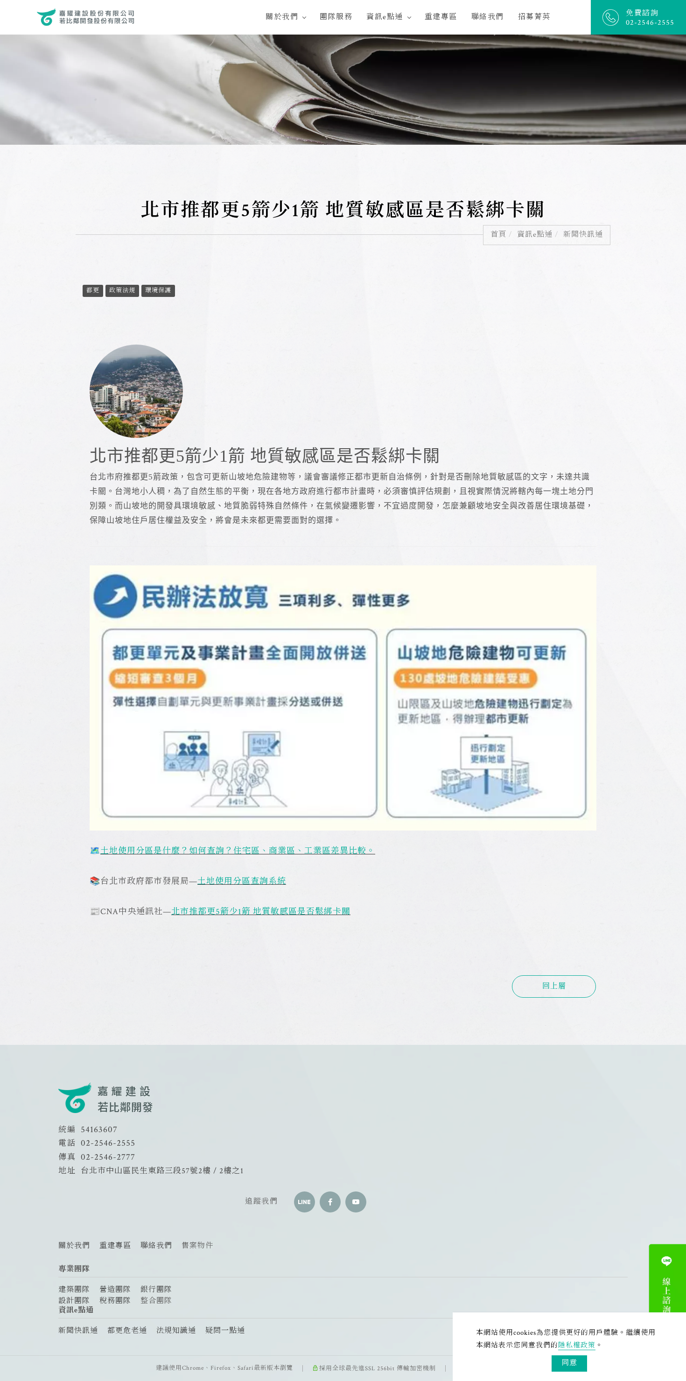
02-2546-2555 (108, 1143)
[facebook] (330, 1201)
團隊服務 (336, 17)
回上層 (554, 986)
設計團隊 (74, 1301)
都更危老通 (127, 1331)
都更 (92, 291)
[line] (304, 1201)
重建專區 (441, 17)
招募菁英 (534, 17)
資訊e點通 (384, 17)
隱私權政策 (576, 1345)
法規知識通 (176, 1331)
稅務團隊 (115, 1301)
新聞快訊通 (583, 235)
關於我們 (282, 17)
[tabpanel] (343, 90)
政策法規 (122, 291)
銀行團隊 (156, 1290)
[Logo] (86, 16)
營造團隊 (115, 1290)
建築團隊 (74, 1290)
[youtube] (355, 1201)
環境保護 (158, 291)
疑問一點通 (225, 1331)
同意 (569, 1363)
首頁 (498, 235)
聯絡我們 (487, 17)
